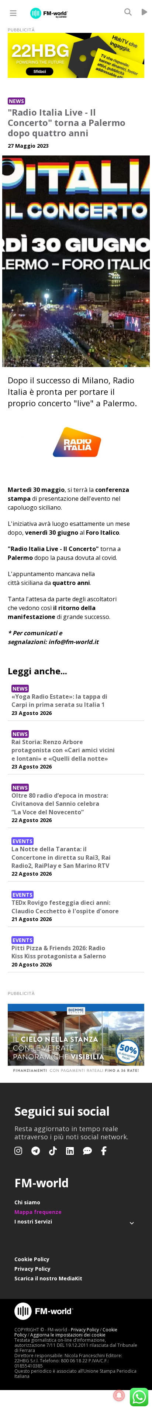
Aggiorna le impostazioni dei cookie (68, 1335)
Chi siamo (27, 1202)
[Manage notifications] (119, 1396)
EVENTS (22, 841)
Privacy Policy (32, 1268)
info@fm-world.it (73, 642)
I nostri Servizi (33, 1221)
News (16, 101)
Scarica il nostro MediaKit (48, 1278)
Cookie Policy (31, 1259)
